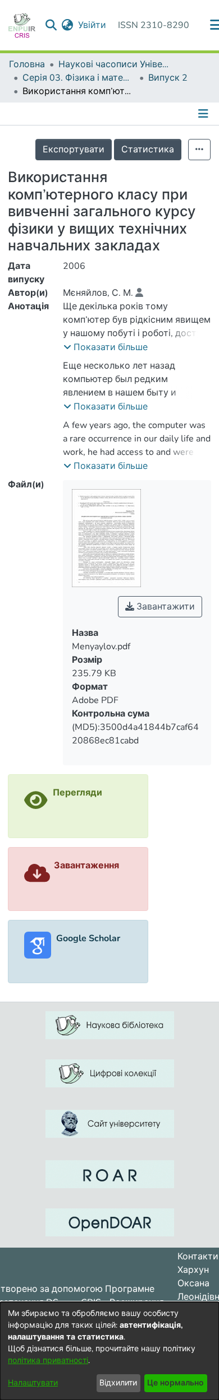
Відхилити (118, 1383)
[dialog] (109, 1351)
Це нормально (175, 1383)
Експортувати (73, 149)
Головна (27, 64)
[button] (105, 347)
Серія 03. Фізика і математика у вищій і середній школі (78, 78)
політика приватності (48, 1360)
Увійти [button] (92, 25)
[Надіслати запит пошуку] (51, 25)
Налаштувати (33, 1383)
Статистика (147, 149)
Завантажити (164, 607)
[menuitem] (68, 25)
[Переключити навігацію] (204, 114)
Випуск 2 (168, 78)
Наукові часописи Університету (114, 64)
